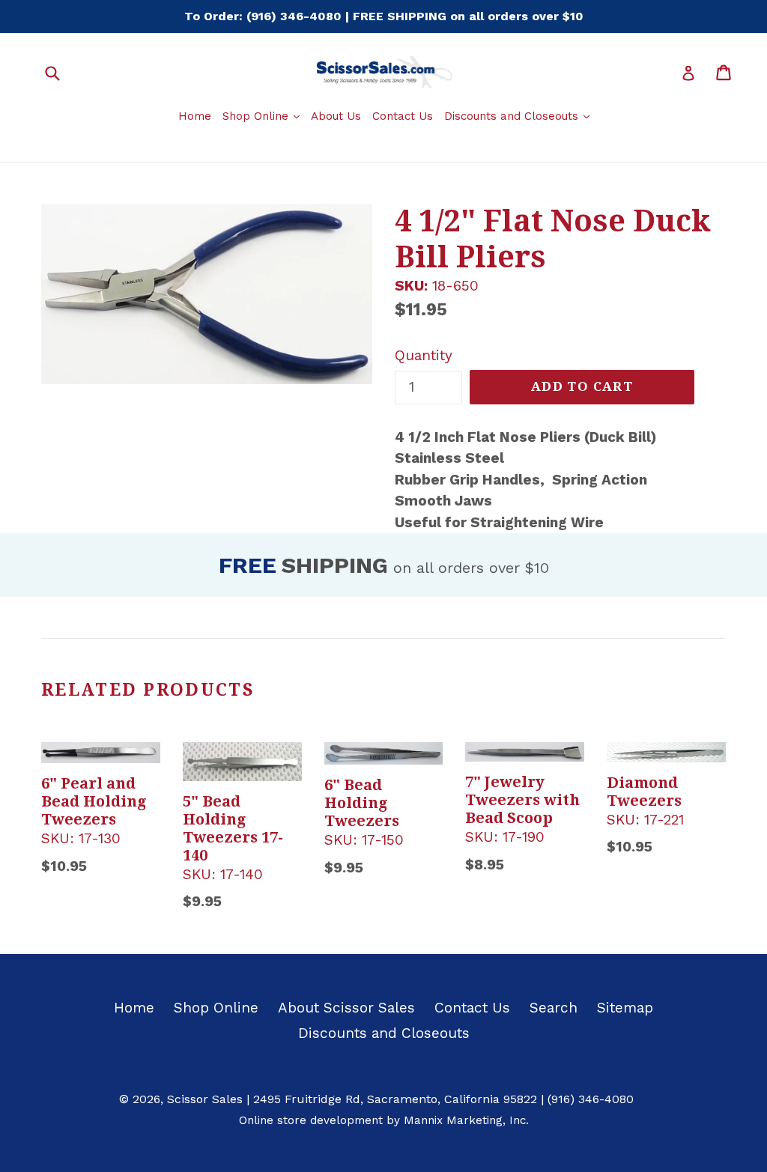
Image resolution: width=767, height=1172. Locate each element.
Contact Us (402, 116)
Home (194, 116)
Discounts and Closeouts (518, 116)
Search (553, 1007)
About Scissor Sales (346, 1007)
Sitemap (625, 1007)
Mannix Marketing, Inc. (466, 1120)
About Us (336, 116)
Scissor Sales (205, 1099)
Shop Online (262, 116)
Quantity (423, 355)
